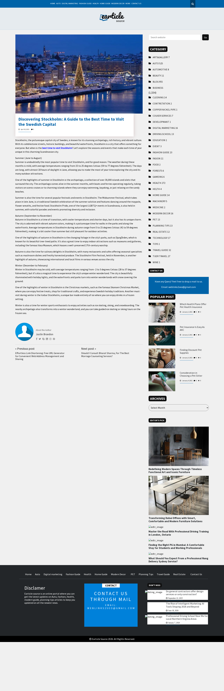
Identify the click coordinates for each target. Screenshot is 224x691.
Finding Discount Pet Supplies (191, 351)
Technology (161, 237)
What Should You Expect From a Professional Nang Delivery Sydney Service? (178, 560)
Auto (58, 4)
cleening (160, 97)
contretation (162, 103)
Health (96, 4)
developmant (162, 121)
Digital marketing (70, 4)
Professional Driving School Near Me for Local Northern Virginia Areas (187, 617)
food (156, 164)
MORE (128, 4)
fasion (158, 158)
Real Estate (161, 231)
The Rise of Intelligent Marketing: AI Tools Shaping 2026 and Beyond (185, 605)
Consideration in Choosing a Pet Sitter (191, 374)
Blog (158, 81)
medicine (159, 207)
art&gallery (161, 57)
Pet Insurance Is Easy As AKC (192, 328)
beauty (158, 75)
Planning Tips (162, 225)
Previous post (25, 348)
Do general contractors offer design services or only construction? (184, 593)
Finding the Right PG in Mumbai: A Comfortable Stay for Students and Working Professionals (176, 546)
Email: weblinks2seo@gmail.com (178, 286)
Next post (88, 348)
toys (156, 243)
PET (156, 219)
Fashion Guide (85, 4)
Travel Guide (162, 250)
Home (52, 4)
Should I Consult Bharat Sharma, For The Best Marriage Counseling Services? (105, 354)
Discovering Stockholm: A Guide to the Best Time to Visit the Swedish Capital (71, 121)
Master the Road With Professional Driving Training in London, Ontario (179, 533)
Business (158, 87)
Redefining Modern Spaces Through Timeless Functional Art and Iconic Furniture (175, 470)
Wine (156, 262)
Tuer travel (161, 256)
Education (160, 140)
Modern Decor (117, 4)
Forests (158, 170)
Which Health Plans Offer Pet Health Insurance (193, 305)
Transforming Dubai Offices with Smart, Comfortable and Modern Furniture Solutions (175, 519)
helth (157, 188)
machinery (160, 201)
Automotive (161, 69)
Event (157, 146)
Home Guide (105, 4)
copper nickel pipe (165, 109)
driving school (163, 134)
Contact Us (136, 4)
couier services (163, 115)
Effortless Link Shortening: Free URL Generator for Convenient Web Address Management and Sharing (39, 356)
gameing (159, 176)
